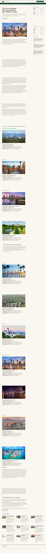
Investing (3, 3)
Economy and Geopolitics (20, 3)
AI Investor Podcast (40, 1)
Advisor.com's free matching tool (8, 247)
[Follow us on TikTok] (8, 547)
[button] (35, 1)
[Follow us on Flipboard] (9, 547)
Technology (14, 3)
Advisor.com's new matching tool (20, 500)
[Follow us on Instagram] (7, 547)
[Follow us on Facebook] (2, 547)
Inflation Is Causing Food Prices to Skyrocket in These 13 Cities (10, 517)
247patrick (6, 18)
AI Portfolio (27, 3)
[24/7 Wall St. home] (3, 1)
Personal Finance (8, 3)
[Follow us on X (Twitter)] (3, 547)
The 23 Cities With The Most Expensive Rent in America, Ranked (39, 527)
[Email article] (25, 18)
